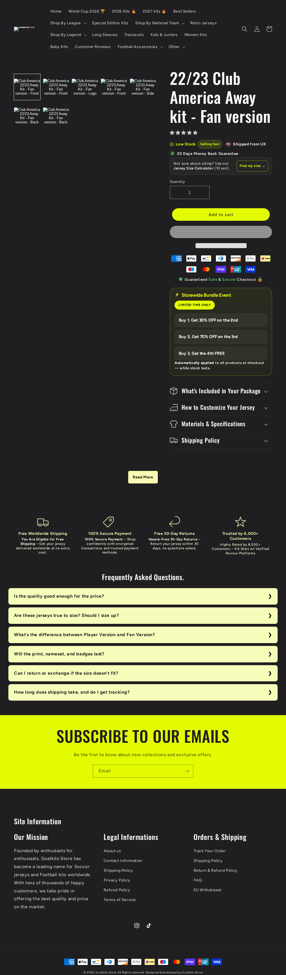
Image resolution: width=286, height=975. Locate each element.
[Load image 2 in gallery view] (56, 87)
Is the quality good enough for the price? (59, 596)
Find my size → (252, 166)
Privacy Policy (117, 880)
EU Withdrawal (207, 890)
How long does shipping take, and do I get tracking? (72, 692)
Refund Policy (117, 890)
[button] (184, 132)
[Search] (245, 29)
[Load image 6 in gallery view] (27, 116)
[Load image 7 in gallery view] (56, 116)
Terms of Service (120, 899)
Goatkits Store (106, 972)
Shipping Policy (118, 870)
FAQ (198, 880)
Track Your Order (210, 851)
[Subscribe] (187, 771)
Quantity (177, 181)
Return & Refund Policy (216, 870)
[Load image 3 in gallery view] (85, 87)
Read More (143, 477)
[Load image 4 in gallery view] (114, 87)
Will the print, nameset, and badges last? (59, 654)
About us (112, 851)
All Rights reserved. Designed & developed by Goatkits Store (160, 972)
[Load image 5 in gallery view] (143, 87)
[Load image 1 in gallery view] (27, 87)
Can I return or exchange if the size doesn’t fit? (66, 673)
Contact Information (123, 860)
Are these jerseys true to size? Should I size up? (66, 615)
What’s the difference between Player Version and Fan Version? (84, 634)
